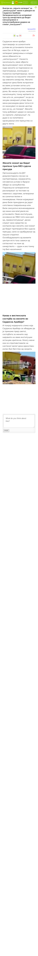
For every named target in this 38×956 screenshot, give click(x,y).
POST (25, 3)
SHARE (34, 2)
